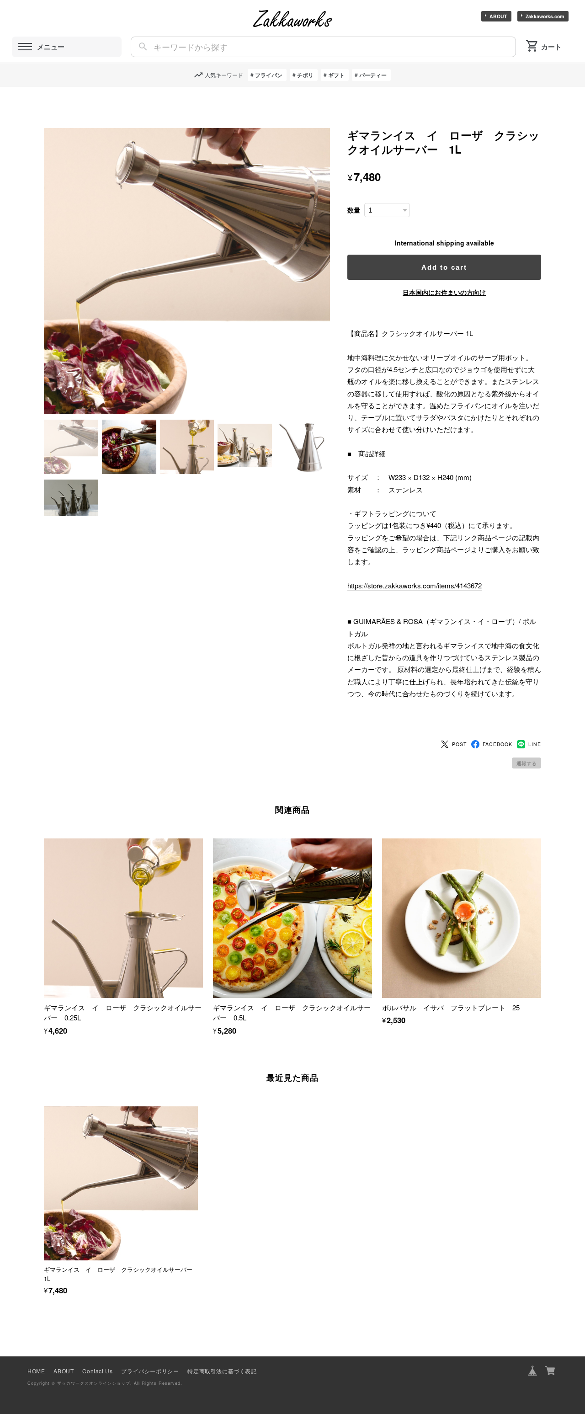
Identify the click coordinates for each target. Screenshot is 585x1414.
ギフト (336, 75)
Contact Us (97, 1371)
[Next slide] (541, 1184)
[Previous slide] (44, 1184)
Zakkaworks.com (545, 16)
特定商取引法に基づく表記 (221, 1371)
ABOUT (498, 16)
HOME (36, 1371)
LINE (534, 744)
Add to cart (444, 267)
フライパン (268, 75)
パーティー (373, 75)
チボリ (305, 75)
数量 (353, 210)
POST (459, 744)
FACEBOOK (497, 744)
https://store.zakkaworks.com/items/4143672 (414, 585)
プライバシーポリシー (150, 1371)
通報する (526, 763)
